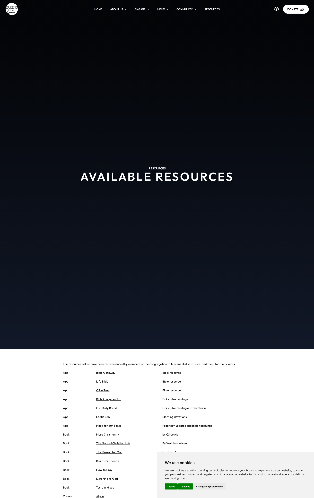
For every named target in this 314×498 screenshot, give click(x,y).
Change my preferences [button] (209, 486)
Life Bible (102, 381)
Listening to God (107, 479)
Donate (292, 9)
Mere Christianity (107, 434)
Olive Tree (102, 390)
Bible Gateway (105, 373)
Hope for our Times (109, 426)
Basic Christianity (107, 461)
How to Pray (104, 470)
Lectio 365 (103, 417)
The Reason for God (109, 452)
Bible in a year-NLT (108, 399)
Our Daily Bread (106, 408)
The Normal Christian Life (113, 443)
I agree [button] (171, 486)
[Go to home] (18, 9)
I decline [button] (185, 486)
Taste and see (105, 487)
